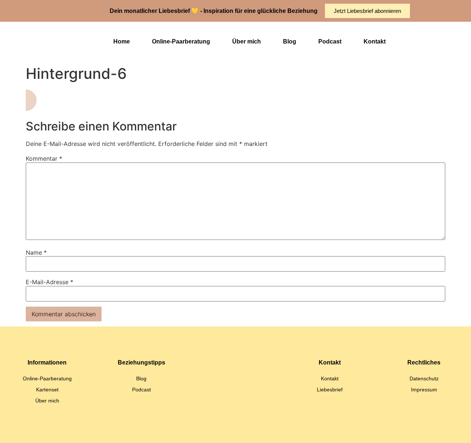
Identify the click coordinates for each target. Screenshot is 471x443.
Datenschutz (424, 378)
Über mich (246, 41)
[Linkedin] (208, 430)
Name (36, 252)
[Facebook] (263, 430)
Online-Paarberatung (181, 41)
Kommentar (44, 158)
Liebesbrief (330, 390)
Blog (289, 41)
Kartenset (47, 390)
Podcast (329, 41)
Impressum (424, 390)
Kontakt (375, 41)
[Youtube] (245, 430)
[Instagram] (226, 430)
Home (121, 41)
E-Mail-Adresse (49, 282)
